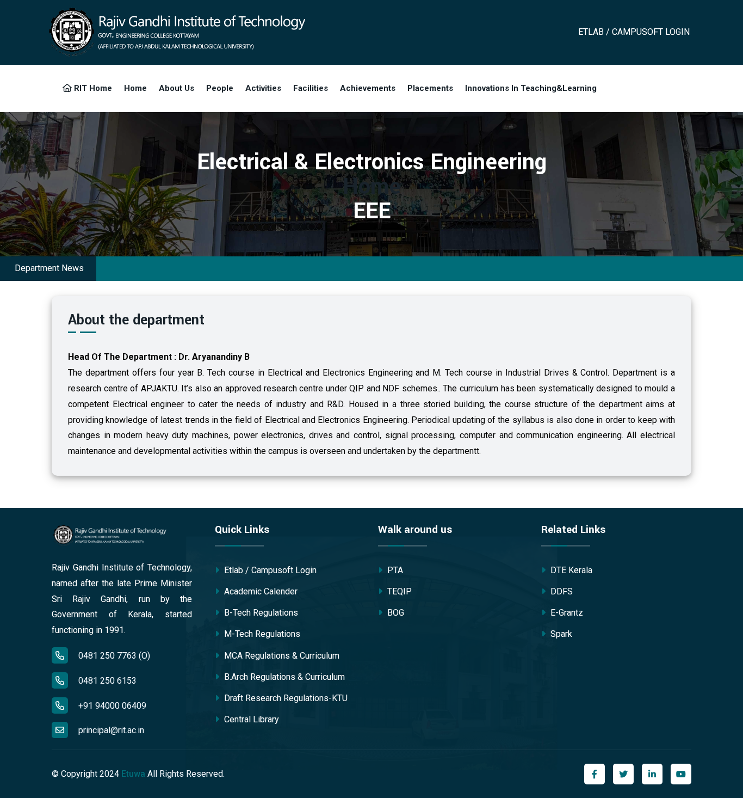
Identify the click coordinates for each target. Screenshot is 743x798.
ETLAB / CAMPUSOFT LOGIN (634, 32)
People (219, 88)
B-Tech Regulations (260, 612)
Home (135, 88)
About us (176, 88)
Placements (430, 88)
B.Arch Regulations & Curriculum (283, 677)
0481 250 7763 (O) (113, 655)
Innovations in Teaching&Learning (531, 88)
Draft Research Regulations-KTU (285, 698)
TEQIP (398, 591)
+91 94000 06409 (111, 706)
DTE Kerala (570, 570)
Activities (263, 88)
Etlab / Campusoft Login (269, 570)
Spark (560, 634)
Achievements (367, 88)
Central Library (250, 719)
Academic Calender (260, 591)
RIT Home (92, 88)
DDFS (560, 591)
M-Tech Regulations (261, 634)
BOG (394, 612)
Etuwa (133, 774)
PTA (394, 570)
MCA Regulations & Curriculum (280, 655)
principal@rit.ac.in (111, 730)
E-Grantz (565, 612)
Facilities (310, 88)
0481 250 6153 (106, 681)
